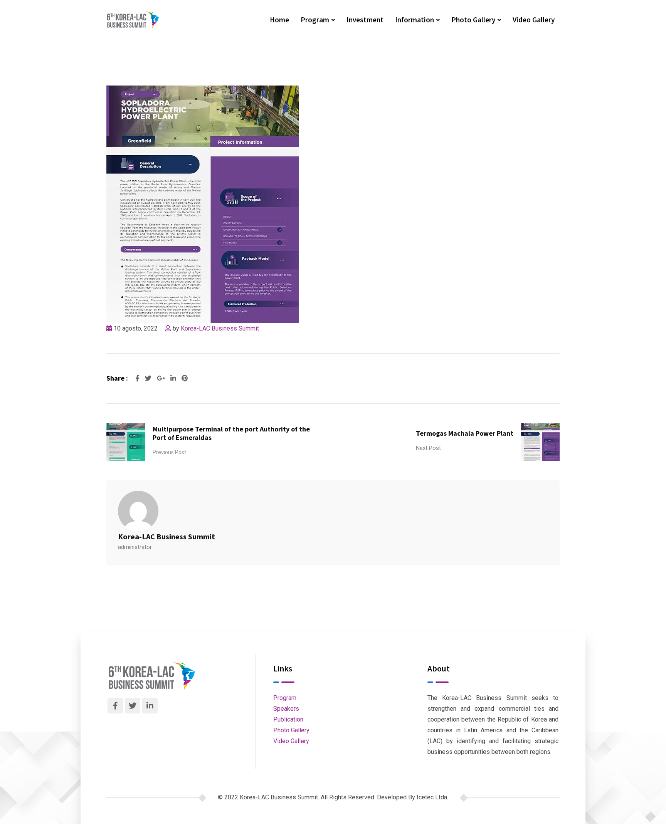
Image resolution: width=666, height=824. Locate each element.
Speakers (286, 708)
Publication (288, 719)
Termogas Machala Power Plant (464, 433)
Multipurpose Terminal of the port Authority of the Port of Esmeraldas (231, 433)
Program (315, 19)
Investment (364, 19)
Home (279, 19)
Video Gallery (534, 19)
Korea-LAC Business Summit (220, 328)
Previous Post (169, 452)
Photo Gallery (473, 19)
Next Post (428, 448)
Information (414, 19)
